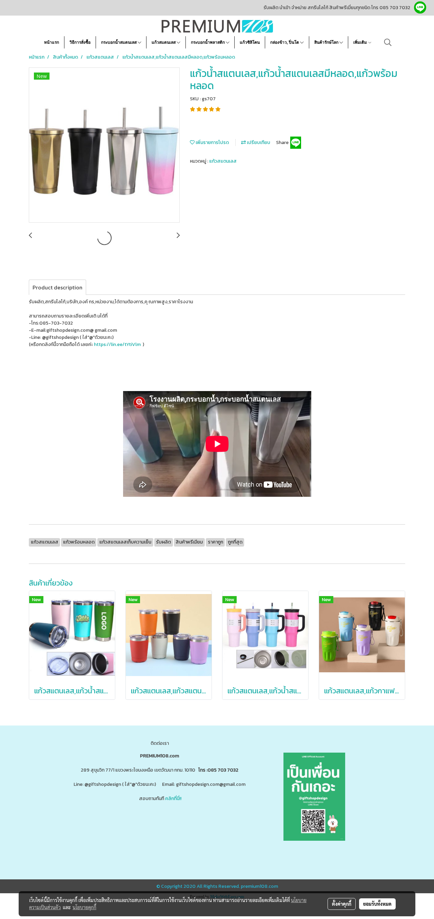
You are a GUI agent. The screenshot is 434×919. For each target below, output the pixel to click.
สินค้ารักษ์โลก (326, 42)
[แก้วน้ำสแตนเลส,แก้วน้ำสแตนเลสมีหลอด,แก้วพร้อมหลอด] (104, 145)
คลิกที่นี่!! (173, 798)
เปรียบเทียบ (258, 142)
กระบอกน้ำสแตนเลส (119, 42)
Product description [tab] (57, 287)
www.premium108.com (225, 825)
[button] (387, 42)
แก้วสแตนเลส (164, 42)
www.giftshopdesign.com (173, 825)
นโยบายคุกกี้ (84, 907)
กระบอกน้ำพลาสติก (208, 42)
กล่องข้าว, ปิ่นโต (285, 42)
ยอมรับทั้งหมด (377, 904)
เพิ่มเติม (360, 42)
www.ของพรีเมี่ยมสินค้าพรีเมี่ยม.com (106, 825)
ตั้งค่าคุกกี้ (341, 904)
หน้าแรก (51, 42)
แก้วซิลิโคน (250, 42)
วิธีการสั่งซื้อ (80, 42)
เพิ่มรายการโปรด (212, 142)
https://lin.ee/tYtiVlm (117, 344)
